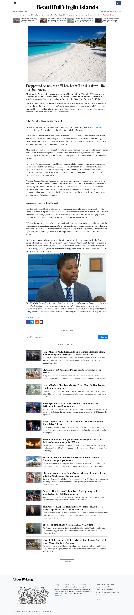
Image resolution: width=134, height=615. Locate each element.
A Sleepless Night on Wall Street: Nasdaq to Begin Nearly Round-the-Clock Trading (110, 21)
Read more (57, 596)
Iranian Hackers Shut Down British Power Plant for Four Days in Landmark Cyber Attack (84, 21)
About (38, 611)
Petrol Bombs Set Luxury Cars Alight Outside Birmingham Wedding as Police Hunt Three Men (28, 21)
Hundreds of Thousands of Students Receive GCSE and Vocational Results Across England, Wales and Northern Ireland (56, 22)
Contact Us (31, 611)
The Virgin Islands (97, 127)
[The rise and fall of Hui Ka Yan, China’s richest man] (33, 529)
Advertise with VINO (46, 15)
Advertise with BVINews (63, 15)
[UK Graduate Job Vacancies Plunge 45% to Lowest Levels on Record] (33, 374)
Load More (67, 561)
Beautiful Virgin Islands (67, 7)
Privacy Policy (46, 611)
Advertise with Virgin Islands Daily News (87, 15)
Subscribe (103, 337)
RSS (99, 599)
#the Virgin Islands (33, 317)
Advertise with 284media (29, 15)
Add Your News (108, 15)
